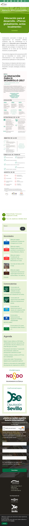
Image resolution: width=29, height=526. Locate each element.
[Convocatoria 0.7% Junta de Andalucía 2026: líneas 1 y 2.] (6, 328)
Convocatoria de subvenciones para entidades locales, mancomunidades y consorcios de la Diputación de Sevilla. (14, 291)
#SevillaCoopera (14, 370)
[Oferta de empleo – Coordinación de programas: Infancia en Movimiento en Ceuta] (6, 257)
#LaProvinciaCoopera (14, 388)
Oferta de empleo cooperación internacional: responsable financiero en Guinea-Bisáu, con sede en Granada (14, 273)
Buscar (5, 226)
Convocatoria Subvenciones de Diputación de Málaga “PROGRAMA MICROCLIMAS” (13, 319)
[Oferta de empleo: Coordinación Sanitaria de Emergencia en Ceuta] (6, 242)
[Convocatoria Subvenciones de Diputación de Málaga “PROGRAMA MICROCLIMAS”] (6, 317)
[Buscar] (22, 229)
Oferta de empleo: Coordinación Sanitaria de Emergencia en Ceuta (17, 241)
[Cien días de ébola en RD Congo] (6, 266)
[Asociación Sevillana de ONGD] (4, 5)
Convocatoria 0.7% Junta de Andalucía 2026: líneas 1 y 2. (17, 327)
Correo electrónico (7, 455)
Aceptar (4, 523)
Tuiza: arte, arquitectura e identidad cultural (16, 218)
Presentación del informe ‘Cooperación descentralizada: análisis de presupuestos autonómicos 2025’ (14, 350)
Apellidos (4, 448)
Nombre (4, 441)
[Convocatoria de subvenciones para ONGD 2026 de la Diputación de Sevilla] (6, 300)
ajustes (12, 520)
